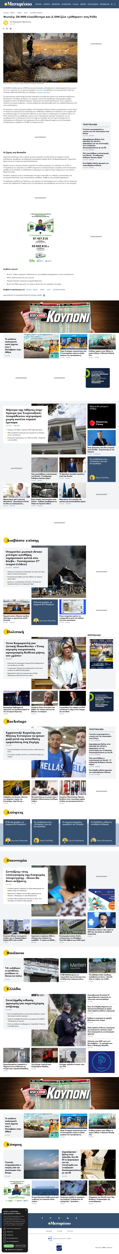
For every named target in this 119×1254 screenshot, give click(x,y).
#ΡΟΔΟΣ (19, 12)
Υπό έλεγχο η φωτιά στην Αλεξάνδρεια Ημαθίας (41, 1065)
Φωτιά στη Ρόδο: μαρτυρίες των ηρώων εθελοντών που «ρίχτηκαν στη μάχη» (34, 284)
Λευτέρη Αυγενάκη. (43, 92)
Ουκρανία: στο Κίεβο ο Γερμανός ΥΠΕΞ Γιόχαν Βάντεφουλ (24, 430)
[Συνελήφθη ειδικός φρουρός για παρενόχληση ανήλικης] (58, 1020)
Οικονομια (56, 4)
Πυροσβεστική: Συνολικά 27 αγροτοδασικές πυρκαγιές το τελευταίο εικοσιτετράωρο (99, 997)
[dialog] (15, 1230)
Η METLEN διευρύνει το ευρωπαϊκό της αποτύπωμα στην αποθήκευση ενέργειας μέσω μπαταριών (73, 978)
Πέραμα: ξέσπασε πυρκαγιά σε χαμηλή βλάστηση (24, 281)
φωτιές (73, 88)
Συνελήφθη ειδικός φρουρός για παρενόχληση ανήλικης (96, 164)
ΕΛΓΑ (41, 90)
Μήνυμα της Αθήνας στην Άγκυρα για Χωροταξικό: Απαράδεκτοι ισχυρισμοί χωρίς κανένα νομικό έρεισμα (24, 416)
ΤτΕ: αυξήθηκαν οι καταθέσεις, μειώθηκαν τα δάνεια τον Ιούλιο (13, 972)
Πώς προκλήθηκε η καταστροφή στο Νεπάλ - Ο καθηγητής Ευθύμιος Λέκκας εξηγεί (96, 155)
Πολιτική (15, 632)
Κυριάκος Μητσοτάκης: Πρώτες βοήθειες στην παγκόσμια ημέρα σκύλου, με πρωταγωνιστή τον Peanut (72, 800)
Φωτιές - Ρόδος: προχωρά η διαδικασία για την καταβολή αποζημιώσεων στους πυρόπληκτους (40, 274)
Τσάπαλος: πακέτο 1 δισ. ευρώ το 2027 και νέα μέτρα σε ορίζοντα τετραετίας (100, 932)
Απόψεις (15, 812)
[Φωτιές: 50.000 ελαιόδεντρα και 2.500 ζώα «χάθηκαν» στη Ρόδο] (3, 28)
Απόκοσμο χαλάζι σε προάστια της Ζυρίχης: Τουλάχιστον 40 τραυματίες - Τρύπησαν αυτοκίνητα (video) (72, 1200)
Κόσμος (14, 1144)
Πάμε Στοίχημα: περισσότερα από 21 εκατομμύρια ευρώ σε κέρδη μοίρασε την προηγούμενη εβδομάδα (73, 354)
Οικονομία (17, 860)
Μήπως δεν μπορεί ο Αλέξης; (99, 407)
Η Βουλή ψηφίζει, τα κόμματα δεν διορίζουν (43, 603)
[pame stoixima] (59, 316)
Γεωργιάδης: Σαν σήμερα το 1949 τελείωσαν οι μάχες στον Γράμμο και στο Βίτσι (72, 709)
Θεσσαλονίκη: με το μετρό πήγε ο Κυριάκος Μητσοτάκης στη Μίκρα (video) (44, 799)
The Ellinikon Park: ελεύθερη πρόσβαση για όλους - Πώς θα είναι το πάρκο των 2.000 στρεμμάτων (100, 978)
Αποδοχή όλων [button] (8, 1246)
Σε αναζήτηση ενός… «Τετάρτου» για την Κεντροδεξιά (99, 461)
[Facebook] (42, 1218)
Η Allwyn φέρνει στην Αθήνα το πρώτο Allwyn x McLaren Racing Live (101, 353)
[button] (14, 1250)
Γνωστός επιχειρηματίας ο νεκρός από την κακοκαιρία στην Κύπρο (96, 131)
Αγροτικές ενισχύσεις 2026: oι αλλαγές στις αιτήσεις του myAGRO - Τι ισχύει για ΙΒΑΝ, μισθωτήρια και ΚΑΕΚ (43, 939)
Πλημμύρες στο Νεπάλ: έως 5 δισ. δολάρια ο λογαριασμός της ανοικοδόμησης (102, 1199)
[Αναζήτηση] (115, 4)
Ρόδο (8, 90)
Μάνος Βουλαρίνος (104, 840)
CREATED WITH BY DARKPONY (103, 1247)
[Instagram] (50, 1218)
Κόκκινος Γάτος (101, 423)
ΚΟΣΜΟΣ (91, 135)
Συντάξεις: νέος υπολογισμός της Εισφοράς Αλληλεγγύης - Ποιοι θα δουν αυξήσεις (25, 876)
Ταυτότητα (59, 1231)
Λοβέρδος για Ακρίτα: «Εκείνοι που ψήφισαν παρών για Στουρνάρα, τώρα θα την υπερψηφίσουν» (15, 800)
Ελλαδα (75, 4)
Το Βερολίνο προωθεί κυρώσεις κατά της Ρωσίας (71, 475)
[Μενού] (111, 4)
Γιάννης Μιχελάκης (76, 840)
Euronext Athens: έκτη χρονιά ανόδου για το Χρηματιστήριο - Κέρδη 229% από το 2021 (15, 938)
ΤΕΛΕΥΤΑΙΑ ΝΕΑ (90, 124)
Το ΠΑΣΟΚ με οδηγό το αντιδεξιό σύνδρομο (101, 823)
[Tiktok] (76, 1218)
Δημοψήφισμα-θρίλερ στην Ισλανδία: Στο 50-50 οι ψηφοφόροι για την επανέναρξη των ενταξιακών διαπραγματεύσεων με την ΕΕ (95, 143)
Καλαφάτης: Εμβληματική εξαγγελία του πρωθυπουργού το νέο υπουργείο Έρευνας (16, 709)
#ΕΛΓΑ (25, 12)
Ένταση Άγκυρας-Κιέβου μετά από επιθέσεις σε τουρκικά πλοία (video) (45, 1199)
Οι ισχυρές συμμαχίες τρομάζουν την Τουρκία (72, 823)
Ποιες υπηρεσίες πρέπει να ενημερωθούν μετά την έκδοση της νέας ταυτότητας (71, 618)
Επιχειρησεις (66, 4)
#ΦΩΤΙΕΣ (12, 12)
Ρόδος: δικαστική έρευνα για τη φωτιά (20, 277)
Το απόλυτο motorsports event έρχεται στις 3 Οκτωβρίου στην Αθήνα (13, 345)
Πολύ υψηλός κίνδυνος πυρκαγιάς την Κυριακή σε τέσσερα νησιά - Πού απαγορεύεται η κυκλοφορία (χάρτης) (101, 1031)
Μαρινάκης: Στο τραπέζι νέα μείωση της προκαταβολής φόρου (72, 500)
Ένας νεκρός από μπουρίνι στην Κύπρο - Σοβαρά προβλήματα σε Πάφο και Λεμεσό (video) (44, 501)
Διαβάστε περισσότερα (17, 1225)
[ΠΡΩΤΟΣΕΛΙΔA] (101, 654)
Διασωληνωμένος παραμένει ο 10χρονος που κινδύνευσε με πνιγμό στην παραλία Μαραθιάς (15, 1066)
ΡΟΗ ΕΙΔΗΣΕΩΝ (93, 4)
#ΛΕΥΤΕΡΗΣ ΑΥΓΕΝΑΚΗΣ (36, 12)
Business (15, 953)
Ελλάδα (14, 989)
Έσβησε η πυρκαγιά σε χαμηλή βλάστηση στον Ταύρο (100, 1019)
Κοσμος (83, 4)
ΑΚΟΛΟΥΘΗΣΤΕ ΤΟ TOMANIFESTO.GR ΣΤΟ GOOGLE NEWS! (22, 295)
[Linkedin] (10, 28)
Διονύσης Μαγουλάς (47, 621)
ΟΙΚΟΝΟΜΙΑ (97, 454)
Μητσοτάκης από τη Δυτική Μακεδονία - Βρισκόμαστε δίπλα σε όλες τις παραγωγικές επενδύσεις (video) (16, 502)
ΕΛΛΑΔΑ (6, 13)
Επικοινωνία (70, 1231)
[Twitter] (59, 1218)
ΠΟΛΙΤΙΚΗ (16, 425)
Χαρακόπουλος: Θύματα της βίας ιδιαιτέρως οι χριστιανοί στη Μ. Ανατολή (16, 618)
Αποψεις (47, 4)
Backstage (16, 721)
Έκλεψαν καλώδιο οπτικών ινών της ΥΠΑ (71, 1065)
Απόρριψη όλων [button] (20, 1246)
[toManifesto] (18, 4)
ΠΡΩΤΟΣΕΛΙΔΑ (104, 4)
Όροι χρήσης (49, 1231)
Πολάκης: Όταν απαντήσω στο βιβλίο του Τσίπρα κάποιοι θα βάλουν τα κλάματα (43, 709)
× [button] (26, 1210)
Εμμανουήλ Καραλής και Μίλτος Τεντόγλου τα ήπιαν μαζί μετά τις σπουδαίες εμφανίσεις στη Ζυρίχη (25, 737)
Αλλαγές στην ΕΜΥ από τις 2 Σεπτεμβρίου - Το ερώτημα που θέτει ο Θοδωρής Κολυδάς (100, 1043)
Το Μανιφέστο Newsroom (20, 22)
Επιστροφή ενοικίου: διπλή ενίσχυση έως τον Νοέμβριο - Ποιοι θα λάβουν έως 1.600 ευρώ (72, 938)
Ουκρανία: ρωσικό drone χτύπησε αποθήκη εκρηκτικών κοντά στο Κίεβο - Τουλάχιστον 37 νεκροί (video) (24, 558)
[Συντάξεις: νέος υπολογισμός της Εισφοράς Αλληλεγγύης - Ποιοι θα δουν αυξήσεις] (58, 891)
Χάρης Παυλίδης (102, 477)
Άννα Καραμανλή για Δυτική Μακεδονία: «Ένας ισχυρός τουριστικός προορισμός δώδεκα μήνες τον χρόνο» (25, 649)
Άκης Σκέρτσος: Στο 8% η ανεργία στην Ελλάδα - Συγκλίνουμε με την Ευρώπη (101, 449)
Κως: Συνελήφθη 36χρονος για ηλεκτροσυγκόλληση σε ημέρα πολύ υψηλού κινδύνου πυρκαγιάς (101, 1009)
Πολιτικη (38, 4)
